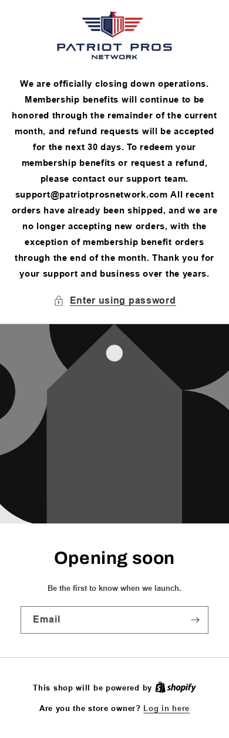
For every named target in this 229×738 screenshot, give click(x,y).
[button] (114, 301)
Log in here (166, 708)
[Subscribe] (195, 620)
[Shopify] (175, 687)
